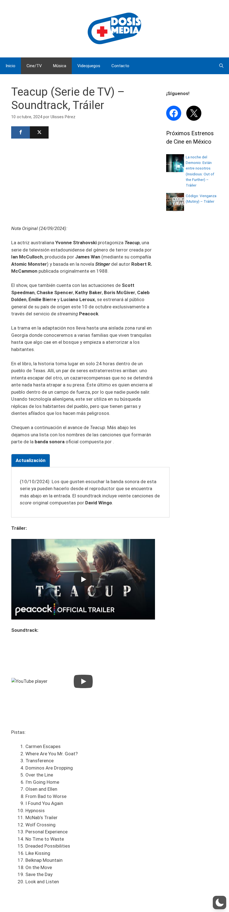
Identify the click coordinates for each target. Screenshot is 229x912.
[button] (219, 902)
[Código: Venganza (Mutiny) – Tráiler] (175, 209)
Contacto (120, 65)
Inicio (10, 65)
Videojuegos (88, 65)
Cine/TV (34, 65)
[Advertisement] (83, 181)
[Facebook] (20, 132)
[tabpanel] (90, 492)
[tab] (30, 460)
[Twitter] (39, 132)
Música (59, 65)
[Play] (83, 579)
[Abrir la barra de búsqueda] (221, 65)
